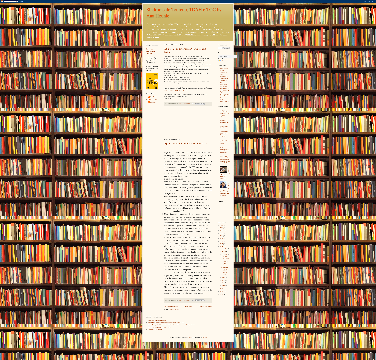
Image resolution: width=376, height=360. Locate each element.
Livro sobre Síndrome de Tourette (150, 51)
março (224, 285)
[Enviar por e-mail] (196, 104)
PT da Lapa (153, 99)
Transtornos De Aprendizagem (224, 77)
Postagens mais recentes (171, 306)
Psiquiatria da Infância (223, 73)
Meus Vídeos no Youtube (224, 69)
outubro (224, 251)
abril (223, 283)
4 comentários (186, 103)
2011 (221, 291)
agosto (224, 277)
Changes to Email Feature (155, 329)
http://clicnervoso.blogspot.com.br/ (225, 100)
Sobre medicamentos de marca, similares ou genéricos (224, 149)
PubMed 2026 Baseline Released (157, 320)
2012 (221, 289)
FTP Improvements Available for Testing (159, 327)
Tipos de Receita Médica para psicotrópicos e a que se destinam (225, 113)
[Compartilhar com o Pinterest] (204, 104)
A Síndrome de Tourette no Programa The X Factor (225, 261)
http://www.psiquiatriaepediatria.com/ (225, 95)
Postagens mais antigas (205, 306)
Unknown (152, 102)
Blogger (204, 337)
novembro (225, 249)
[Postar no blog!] (198, 104)
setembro (224, 254)
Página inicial (188, 306)
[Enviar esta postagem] (192, 103)
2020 (221, 228)
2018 (221, 233)
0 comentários (186, 300)
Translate (224, 61)
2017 (221, 236)
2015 (221, 241)
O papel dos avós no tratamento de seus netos (185, 143)
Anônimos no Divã (223, 81)
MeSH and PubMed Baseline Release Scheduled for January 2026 (166, 322)
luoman (191, 337)
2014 (221, 244)
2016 (221, 238)
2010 (221, 294)
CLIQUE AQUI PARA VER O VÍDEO (176, 90)
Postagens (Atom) (174, 309)
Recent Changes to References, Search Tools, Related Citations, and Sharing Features (171, 325)
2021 (221, 225)
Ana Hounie (153, 97)
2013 (221, 246)
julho (223, 280)
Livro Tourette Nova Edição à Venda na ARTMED (224, 134)
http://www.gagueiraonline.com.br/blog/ (224, 90)
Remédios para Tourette (224, 127)
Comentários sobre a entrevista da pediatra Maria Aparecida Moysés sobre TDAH (225, 159)
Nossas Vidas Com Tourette (223, 85)
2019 (221, 230)
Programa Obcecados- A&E (224, 121)
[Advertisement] (188, 122)
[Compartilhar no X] (200, 104)
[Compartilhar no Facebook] (202, 104)
